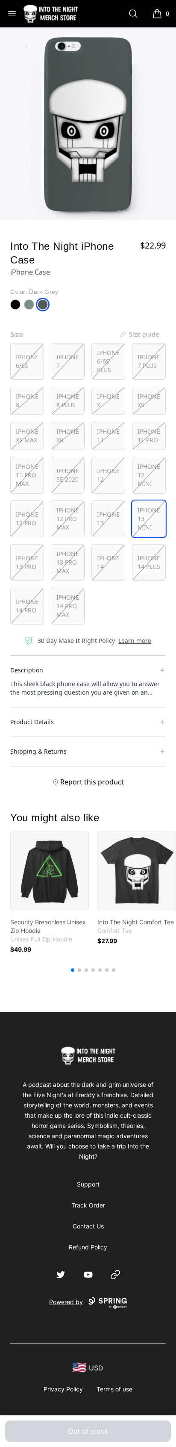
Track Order (88, 1205)
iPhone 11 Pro (149, 435)
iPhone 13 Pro (27, 562)
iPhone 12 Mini (149, 475)
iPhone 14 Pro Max (67, 605)
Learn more (134, 640)
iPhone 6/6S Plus (108, 361)
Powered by (66, 1301)
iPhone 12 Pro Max (67, 518)
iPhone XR (67, 435)
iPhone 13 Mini (149, 518)
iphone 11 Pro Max (27, 475)
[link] (49, 871)
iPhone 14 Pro (27, 606)
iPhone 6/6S (27, 361)
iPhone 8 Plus (67, 400)
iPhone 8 (27, 400)
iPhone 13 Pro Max (67, 562)
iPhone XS (149, 400)
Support (88, 1184)
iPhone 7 (67, 361)
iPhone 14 (108, 562)
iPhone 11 (108, 435)
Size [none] (16, 334)
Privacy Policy (63, 1389)
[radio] (27, 361)
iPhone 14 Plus (149, 562)
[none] (139, 334)
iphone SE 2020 (67, 475)
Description (26, 670)
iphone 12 (108, 475)
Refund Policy (88, 1247)
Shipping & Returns (38, 751)
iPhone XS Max (27, 435)
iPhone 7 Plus (149, 361)
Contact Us (88, 1226)
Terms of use (114, 1389)
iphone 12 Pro (27, 518)
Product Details (32, 722)
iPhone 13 (108, 518)
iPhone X (108, 400)
